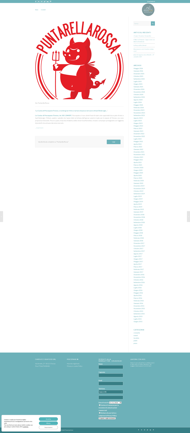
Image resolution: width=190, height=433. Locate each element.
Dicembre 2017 (139, 243)
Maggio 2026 (138, 68)
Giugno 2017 (138, 259)
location (136, 338)
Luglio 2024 (138, 102)
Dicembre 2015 (139, 306)
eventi (136, 335)
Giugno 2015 (138, 321)
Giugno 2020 (138, 170)
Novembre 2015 (139, 308)
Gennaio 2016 (138, 303)
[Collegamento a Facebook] (35, 1)
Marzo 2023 (138, 128)
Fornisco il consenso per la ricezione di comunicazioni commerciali (109, 407)
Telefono (102, 389)
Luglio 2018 (138, 228)
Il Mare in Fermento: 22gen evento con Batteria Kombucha (144, 40)
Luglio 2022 (138, 139)
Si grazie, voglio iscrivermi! (107, 418)
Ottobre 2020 (138, 167)
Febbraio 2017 (139, 269)
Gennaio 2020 (138, 183)
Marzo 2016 (138, 298)
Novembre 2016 (139, 277)
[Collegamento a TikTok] (44, 1)
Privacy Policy (112, 415)
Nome (101, 364)
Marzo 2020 (138, 178)
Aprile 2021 (138, 162)
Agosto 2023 (138, 118)
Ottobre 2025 (138, 76)
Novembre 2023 (139, 113)
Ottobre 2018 (138, 220)
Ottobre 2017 (138, 248)
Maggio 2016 (138, 293)
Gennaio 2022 (138, 149)
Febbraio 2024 (139, 107)
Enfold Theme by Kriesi (67, 430)
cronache (137, 333)
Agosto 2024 (138, 100)
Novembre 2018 (139, 217)
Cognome (102, 372)
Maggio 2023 (138, 126)
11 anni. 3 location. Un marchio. (142, 36)
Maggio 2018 (138, 233)
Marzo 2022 (138, 147)
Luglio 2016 (138, 288)
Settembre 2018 (139, 222)
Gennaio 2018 (138, 241)
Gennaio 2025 (138, 87)
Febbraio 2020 (139, 180)
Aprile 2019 (138, 204)
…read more (39, 128)
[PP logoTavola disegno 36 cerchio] (148, 9)
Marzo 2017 (138, 267)
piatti (135, 340)
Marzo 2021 (138, 165)
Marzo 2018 (138, 235)
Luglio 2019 (138, 196)
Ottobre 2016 (138, 280)
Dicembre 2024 (139, 89)
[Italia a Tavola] (188, 216)
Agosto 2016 (138, 285)
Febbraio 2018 (139, 238)
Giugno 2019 (138, 199)
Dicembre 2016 (139, 274)
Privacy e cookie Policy (74, 366)
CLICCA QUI (147, 366)
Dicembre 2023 (139, 110)
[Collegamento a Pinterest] (50, 1)
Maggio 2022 (138, 141)
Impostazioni (48, 427)
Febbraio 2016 (139, 301)
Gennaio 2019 (138, 212)
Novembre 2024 (139, 92)
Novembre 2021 (139, 154)
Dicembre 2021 (139, 152)
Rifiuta (48, 423)
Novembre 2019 (139, 188)
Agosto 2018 (138, 225)
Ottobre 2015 (138, 311)
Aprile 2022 (138, 144)
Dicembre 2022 (139, 134)
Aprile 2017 (138, 264)
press (135, 343)
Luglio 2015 (138, 319)
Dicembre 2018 (139, 214)
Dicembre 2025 (139, 74)
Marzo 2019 (138, 207)
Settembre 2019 (139, 194)
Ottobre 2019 (138, 191)
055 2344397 (66, 115)
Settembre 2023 (139, 115)
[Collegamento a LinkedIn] (47, 1)
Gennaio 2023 (138, 131)
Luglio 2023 (138, 120)
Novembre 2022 (139, 136)
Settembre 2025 (139, 79)
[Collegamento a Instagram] (41, 1)
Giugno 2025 (138, 84)
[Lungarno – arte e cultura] (1, 216)
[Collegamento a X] (38, 1)
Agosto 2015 (138, 316)
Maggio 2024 (138, 105)
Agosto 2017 (138, 254)
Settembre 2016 (139, 282)
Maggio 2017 (138, 261)
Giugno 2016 (138, 290)
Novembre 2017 (139, 246)
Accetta (48, 419)
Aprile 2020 (138, 175)
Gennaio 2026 (138, 71)
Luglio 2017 (138, 256)
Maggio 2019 (138, 201)
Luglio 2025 (138, 81)
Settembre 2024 (139, 97)
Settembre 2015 (139, 314)
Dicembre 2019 (139, 186)
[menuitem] (36, 9)
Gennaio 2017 (138, 272)
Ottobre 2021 (138, 157)
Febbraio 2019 (139, 209)
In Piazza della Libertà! (140, 45)
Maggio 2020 (138, 173)
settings (25, 427)
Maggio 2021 (138, 160)
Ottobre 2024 (138, 94)
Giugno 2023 (138, 123)
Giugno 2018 (138, 230)
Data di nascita (104, 402)
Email (100, 380)
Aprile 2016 (138, 295)
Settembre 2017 (139, 251)
